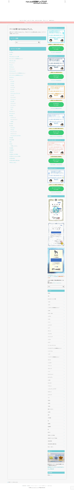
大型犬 (12, 123)
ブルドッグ (14, 117)
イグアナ (13, 87)
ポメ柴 (13, 101)
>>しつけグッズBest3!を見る (56, 52)
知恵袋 (12, 147)
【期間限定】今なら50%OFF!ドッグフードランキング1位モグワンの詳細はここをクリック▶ (37, 22)
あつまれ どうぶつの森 (15, 56)
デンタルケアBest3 (39, 20)
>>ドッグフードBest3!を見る (56, 80)
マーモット (14, 105)
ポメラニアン (14, 133)
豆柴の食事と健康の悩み (15, 160)
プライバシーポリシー (34, 485)
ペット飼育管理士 (55, 276)
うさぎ (13, 81)
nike (11, 54)
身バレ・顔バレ (13, 162)
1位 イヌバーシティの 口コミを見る (56, 48)
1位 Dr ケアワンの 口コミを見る (56, 161)
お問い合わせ (52, 20)
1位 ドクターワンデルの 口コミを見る (56, 188)
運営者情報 (24, 485)
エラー (12, 64)
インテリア (13, 62)
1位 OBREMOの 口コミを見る (56, 104)
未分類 (12, 137)
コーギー (13, 127)
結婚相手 (49, 426)
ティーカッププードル (16, 93)
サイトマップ (46, 20)
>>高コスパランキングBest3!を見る (56, 136)
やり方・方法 (13, 60)
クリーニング (50, 336)
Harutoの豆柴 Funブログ (35, 487)
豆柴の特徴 (13, 158)
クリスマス (13, 68)
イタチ (13, 89)
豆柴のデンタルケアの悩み (15, 156)
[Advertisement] (37, 12)
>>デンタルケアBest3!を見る (56, 192)
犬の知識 (12, 139)
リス (12, 107)
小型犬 (12, 125)
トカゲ (13, 95)
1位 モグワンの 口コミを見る (56, 76)
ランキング (13, 113)
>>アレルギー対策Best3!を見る (56, 108)
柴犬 (12, 121)
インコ (13, 91)
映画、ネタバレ (14, 145)
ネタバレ (12, 77)
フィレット (14, 99)
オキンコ (12, 66)
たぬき (13, 85)
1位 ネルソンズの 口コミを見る (56, 132)
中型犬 (12, 115)
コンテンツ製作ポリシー (43, 485)
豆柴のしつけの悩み (14, 154)
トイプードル (14, 131)
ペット (12, 79)
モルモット (13, 111)
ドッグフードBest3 (31, 20)
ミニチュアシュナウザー (16, 135)
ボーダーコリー (14, 119)
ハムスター (14, 97)
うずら (13, 83)
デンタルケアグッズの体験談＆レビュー (18, 73)
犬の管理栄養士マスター (52, 275)
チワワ (13, 129)
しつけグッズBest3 (23, 20)
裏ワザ (12, 152)
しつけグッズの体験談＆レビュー (17, 58)
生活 (11, 143)
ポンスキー (14, 103)
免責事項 (28, 485)
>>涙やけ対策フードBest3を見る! (56, 164)
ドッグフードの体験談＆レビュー (17, 75)
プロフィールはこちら (57, 282)
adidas (12, 52)
